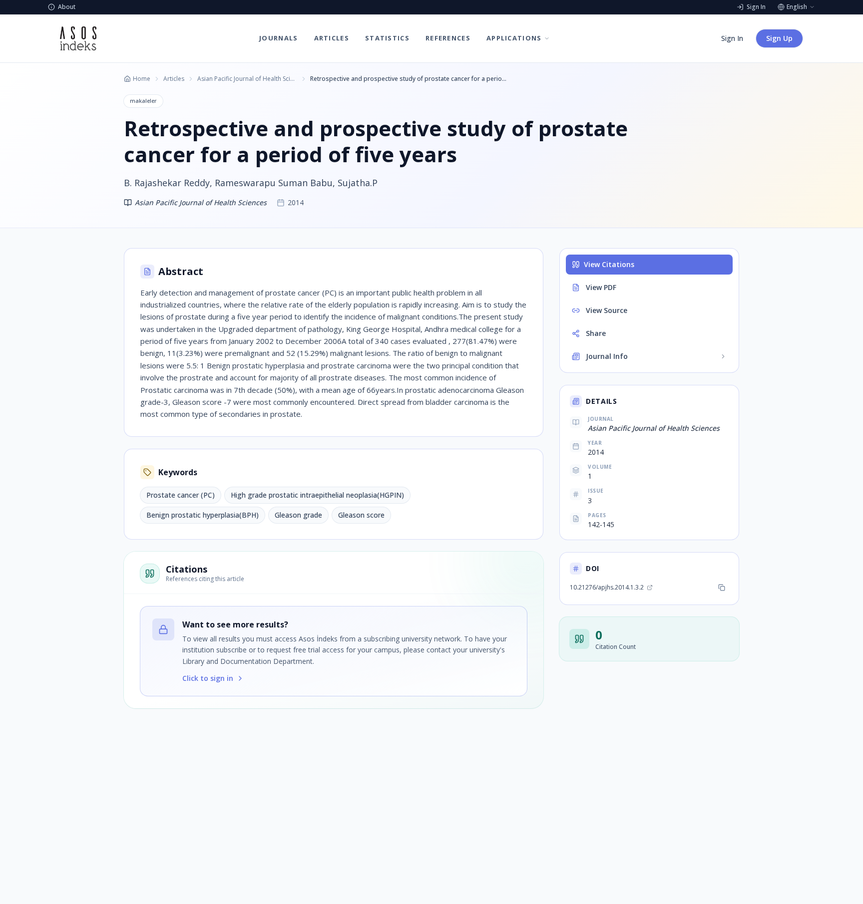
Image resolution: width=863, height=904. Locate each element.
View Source (606, 310)
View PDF (601, 287)
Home (141, 79)
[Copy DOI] (722, 588)
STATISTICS (387, 37)
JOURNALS (278, 37)
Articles (173, 79)
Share (596, 333)
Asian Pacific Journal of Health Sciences (247, 79)
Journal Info (607, 356)
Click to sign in (207, 678)
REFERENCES (448, 37)
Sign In (732, 38)
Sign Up (779, 38)
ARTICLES (331, 37)
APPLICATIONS (514, 37)
